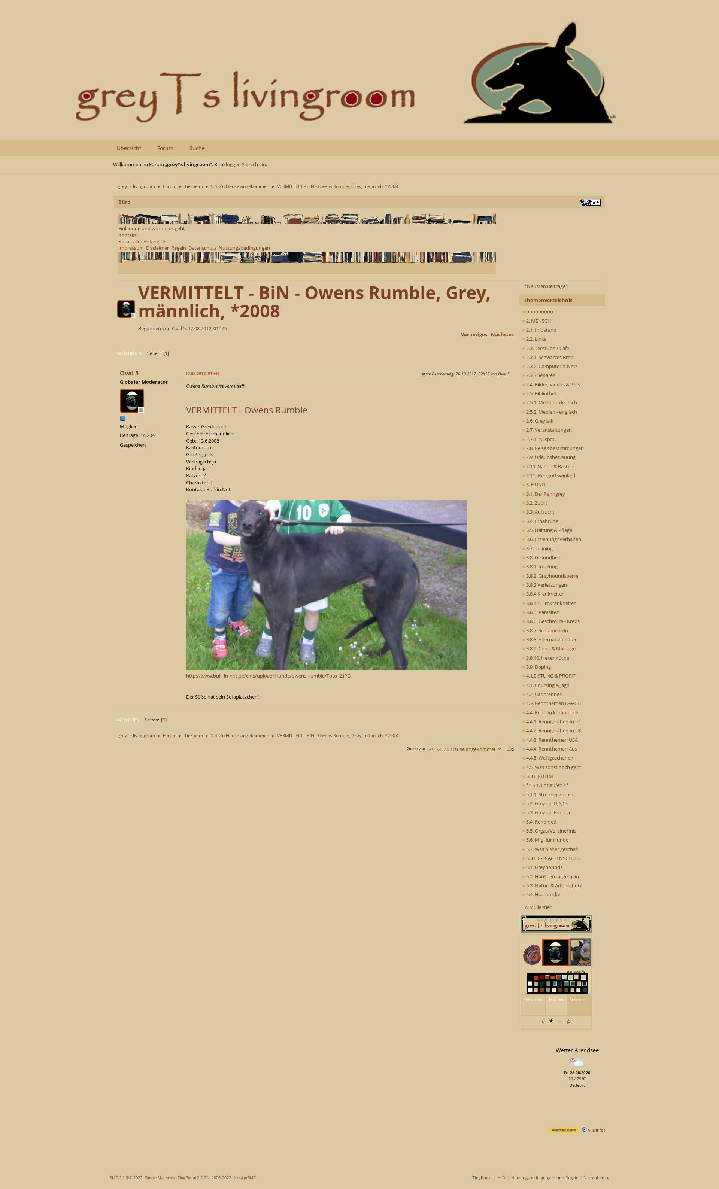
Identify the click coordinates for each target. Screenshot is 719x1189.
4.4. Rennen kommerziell (552, 712)
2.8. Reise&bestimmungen (554, 448)
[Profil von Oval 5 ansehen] (127, 315)
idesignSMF (245, 1178)
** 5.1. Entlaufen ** (547, 785)
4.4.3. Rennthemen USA (551, 739)
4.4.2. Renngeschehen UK (553, 730)
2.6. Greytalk (539, 420)
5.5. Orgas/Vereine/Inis (550, 830)
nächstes (502, 334)
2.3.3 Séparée (540, 375)
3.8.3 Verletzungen (546, 584)
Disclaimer (157, 247)
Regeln (178, 247)
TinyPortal (482, 1177)
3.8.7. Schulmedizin (546, 630)
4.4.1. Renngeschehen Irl (552, 721)
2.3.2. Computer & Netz (551, 366)
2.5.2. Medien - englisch (551, 411)
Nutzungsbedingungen (244, 247)
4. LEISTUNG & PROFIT (550, 675)
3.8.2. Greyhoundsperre (551, 575)
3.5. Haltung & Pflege (548, 530)
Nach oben (127, 720)
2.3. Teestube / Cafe (547, 348)
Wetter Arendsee (577, 1050)
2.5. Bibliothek (541, 393)
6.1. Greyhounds (543, 867)
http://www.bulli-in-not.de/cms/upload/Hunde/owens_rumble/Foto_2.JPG (268, 675)
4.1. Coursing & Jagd (547, 685)
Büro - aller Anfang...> (141, 241)
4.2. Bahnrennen (543, 694)
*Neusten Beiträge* (546, 286)
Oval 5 (129, 373)
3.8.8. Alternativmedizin (551, 639)
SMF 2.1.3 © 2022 (125, 1178)
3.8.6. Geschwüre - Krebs (552, 621)
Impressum (131, 247)
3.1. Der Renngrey (545, 493)
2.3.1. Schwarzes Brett (549, 357)
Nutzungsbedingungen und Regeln (545, 1177)
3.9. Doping (538, 666)
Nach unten (129, 353)
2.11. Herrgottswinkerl (550, 475)
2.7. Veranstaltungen (548, 429)
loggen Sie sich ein (246, 164)
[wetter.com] (564, 1131)
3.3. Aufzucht (540, 511)
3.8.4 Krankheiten (545, 593)
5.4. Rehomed (540, 821)
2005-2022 (221, 1178)
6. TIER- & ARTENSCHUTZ (553, 858)
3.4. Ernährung (541, 521)
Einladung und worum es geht (151, 228)
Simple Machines (160, 1178)
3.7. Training (539, 548)
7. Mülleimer (538, 907)
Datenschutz (202, 247)
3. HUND (535, 484)
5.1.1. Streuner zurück (549, 794)
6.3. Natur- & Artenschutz (553, 885)
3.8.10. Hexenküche (547, 657)
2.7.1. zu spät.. (541, 439)
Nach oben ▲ (596, 1177)
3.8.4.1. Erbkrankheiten (551, 603)
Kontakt (127, 235)
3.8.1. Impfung (541, 566)
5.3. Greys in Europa (547, 812)
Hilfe (501, 1177)
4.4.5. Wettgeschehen (549, 757)
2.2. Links (535, 338)
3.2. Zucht (536, 502)
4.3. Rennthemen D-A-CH (553, 703)
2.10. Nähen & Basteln (549, 466)
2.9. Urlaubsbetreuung (550, 457)
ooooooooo (539, 311)
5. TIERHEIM (539, 776)
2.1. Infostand (540, 329)
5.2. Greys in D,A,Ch (546, 803)
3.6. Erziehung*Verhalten (553, 539)
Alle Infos (596, 1130)
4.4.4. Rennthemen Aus (551, 748)
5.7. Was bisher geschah (552, 849)
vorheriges (474, 334)
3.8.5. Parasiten (542, 612)
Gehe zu (415, 748)
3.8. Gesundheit (543, 557)
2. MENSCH (538, 320)
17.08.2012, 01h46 (202, 373)
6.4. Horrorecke (542, 894)
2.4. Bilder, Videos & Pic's (552, 384)
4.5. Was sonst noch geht (553, 767)
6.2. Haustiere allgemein (552, 876)
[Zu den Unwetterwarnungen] (577, 1067)
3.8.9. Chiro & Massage (550, 648)
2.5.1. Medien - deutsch (551, 402)
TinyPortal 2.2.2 (192, 1178)
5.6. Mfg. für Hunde (546, 839)
